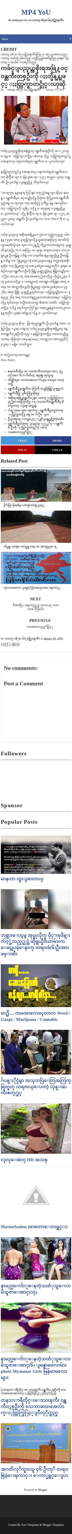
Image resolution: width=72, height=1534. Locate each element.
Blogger (42, 1489)
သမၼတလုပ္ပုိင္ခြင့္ (20, 432)
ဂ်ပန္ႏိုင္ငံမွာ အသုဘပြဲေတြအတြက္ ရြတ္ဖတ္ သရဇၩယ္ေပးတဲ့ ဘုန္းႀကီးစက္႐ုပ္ (36, 1086)
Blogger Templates (53, 1524)
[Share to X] (10, 644)
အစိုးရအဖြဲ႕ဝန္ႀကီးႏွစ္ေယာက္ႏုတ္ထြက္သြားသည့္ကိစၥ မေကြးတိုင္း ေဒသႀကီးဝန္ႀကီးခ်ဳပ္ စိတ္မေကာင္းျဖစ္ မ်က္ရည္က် (36, 401)
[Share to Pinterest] (18, 644)
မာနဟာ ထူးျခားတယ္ (22, 878)
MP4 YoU (36, 12)
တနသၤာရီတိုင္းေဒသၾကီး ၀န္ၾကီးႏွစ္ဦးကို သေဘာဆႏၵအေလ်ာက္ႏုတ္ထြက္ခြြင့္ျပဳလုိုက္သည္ (33, 1406)
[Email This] (3, 644)
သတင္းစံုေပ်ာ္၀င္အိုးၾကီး (23, 89)
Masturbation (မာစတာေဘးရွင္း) (34, 1226)
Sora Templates (30, 1524)
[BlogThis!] (6, 644)
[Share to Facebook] (14, 644)
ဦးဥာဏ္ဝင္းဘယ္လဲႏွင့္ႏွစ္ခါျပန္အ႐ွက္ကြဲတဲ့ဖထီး (36, 419)
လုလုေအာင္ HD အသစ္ (24, 1159)
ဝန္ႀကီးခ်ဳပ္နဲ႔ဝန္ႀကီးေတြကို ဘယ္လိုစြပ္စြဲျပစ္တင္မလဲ (35, 388)
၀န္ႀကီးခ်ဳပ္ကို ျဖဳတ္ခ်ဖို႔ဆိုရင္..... (25, 393)
